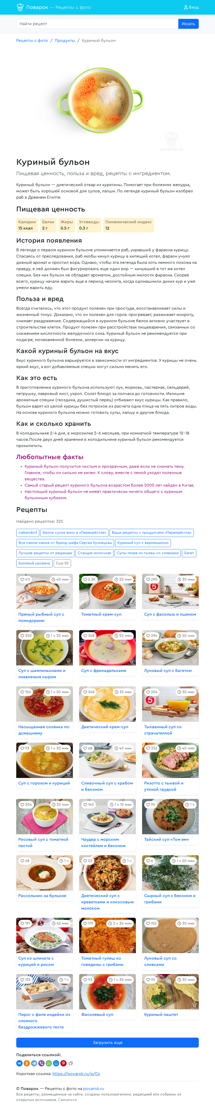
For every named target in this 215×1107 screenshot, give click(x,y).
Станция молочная (94, 553)
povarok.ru (93, 1089)
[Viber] (41, 1063)
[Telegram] (34, 1063)
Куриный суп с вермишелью (143, 543)
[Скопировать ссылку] (71, 1063)
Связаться (67, 1100)
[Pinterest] (63, 1063)
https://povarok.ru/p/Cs (76, 1074)
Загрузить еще (107, 1043)
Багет (189, 553)
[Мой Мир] (56, 1063)
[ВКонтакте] (19, 1063)
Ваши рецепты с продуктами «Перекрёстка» (151, 533)
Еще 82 (62, 563)
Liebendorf (28, 533)
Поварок (58, 7)
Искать (188, 24)
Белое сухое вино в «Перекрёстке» (74, 533)
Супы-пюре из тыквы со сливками (148, 553)
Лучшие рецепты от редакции (45, 553)
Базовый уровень (34, 563)
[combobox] (97, 24)
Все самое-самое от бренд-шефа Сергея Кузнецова (65, 543)
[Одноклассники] (27, 1063)
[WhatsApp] (49, 1063)
